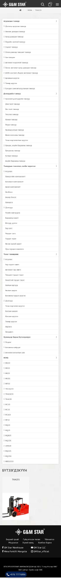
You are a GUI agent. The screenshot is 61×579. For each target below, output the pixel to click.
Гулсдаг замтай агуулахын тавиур (20, 90)
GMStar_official (41, 552)
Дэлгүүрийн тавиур (12, 95)
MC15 (7, 411)
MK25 (7, 375)
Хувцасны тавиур (12, 152)
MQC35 (8, 442)
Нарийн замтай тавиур (15, 43)
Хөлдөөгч (9, 333)
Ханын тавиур (11, 121)
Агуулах (8, 173)
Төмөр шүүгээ (11, 85)
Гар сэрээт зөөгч (12, 266)
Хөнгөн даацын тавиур (15, 33)
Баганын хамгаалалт (14, 183)
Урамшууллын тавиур (14, 131)
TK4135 (38, 12)
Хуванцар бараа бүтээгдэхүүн (17, 338)
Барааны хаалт (12, 219)
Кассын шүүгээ (11, 318)
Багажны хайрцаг (13, 349)
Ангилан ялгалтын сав (15, 354)
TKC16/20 (9, 390)
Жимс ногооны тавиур (14, 136)
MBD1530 (9, 463)
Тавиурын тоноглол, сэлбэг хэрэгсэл (19, 167)
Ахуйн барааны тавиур (15, 162)
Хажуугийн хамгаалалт (15, 178)
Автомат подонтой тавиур (16, 64)
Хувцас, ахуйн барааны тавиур (18, 147)
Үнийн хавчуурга (12, 214)
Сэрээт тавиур (11, 48)
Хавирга (9, 204)
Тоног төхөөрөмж (11, 256)
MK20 (7, 364)
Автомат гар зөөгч (13, 271)
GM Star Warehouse (13, 549)
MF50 (7, 385)
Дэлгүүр (9, 209)
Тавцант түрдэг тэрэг (14, 276)
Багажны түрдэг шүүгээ (15, 297)
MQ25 (7, 432)
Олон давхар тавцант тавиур (18, 54)
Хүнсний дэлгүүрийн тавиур (17, 100)
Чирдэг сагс (10, 235)
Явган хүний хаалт (13, 245)
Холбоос (9, 193)
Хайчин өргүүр (11, 287)
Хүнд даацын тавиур (14, 38)
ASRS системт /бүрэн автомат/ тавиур (21, 74)
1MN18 (8, 447)
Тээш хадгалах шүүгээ (15, 307)
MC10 (7, 406)
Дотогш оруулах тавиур (15, 28)
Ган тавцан (10, 59)
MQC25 (8, 452)
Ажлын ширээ (11, 292)
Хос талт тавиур (12, 110)
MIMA (30, 12)
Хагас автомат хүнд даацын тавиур (20, 69)
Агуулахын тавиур (12, 22)
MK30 (7, 380)
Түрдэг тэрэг (10, 240)
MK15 (7, 369)
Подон (8, 344)
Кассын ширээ (11, 312)
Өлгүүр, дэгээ (11, 224)
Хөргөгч (8, 328)
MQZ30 (8, 457)
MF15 (7, 421)
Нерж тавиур (10, 126)
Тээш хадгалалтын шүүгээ (16, 142)
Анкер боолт (10, 199)
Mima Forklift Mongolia (15, 552)
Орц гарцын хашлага (14, 250)
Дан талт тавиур (12, 105)
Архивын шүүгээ (12, 79)
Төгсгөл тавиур (11, 116)
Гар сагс (8, 230)
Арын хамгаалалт (13, 188)
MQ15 (7, 426)
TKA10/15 (9, 395)
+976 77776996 (17, 574)
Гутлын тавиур (11, 157)
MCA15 (8, 416)
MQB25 (8, 437)
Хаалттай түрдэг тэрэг (15, 281)
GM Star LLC (39, 549)
